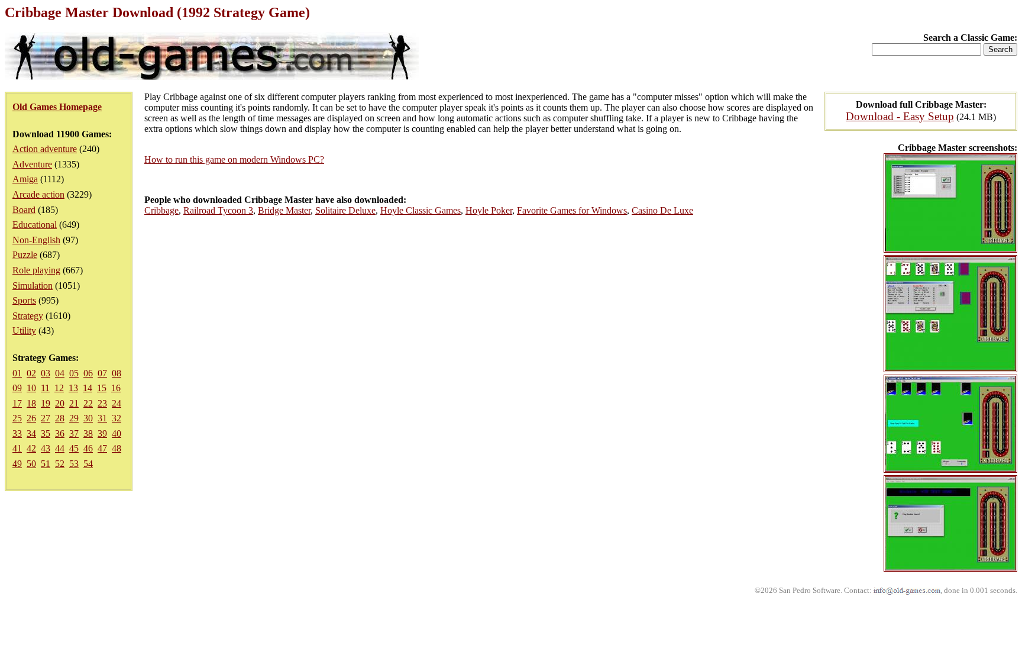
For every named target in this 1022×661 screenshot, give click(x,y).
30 (88, 418)
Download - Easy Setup (900, 116)
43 (45, 448)
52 (59, 464)
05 (74, 373)
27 (45, 418)
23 (102, 403)
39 (102, 433)
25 (17, 418)
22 (88, 403)
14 (87, 388)
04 (59, 373)
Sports (24, 300)
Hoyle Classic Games (420, 210)
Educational (34, 225)
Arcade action (38, 194)
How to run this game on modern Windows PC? (234, 159)
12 (59, 388)
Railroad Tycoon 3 (218, 210)
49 (17, 464)
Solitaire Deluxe (345, 210)
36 (59, 433)
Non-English (36, 240)
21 (74, 403)
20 (59, 403)
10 (31, 388)
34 (31, 433)
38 (88, 433)
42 (31, 448)
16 (116, 388)
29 (74, 418)
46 (88, 448)
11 (45, 388)
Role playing (36, 270)
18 (31, 403)
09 (17, 388)
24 (116, 403)
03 (45, 373)
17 (17, 403)
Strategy (27, 316)
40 (116, 433)
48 (116, 448)
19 (45, 403)
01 (17, 373)
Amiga (25, 179)
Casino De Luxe (662, 210)
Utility (24, 330)
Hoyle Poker (488, 210)
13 (73, 388)
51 (45, 464)
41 (17, 448)
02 (31, 373)
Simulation (32, 285)
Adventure (32, 164)
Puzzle (24, 255)
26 (31, 418)
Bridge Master (284, 210)
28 (59, 418)
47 (102, 448)
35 (45, 433)
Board (23, 210)
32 (116, 418)
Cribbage (161, 210)
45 (74, 448)
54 (88, 464)
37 (74, 433)
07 (102, 373)
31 (102, 418)
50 (31, 464)
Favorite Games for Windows (572, 210)
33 (17, 433)
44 (59, 448)
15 (101, 388)
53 (74, 464)
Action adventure (44, 149)
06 (88, 373)
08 (116, 373)
